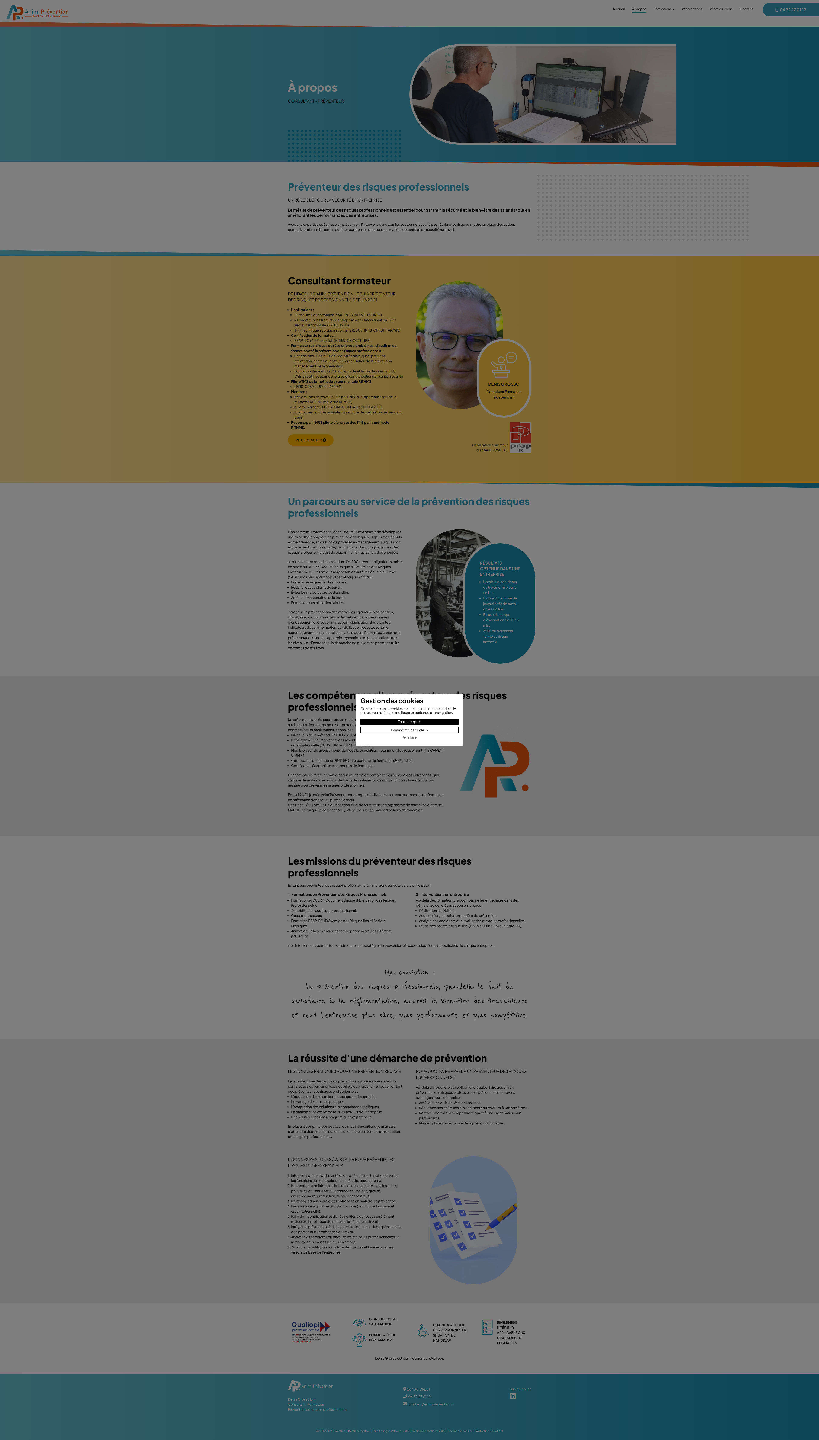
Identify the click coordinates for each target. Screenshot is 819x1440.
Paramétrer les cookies (409, 730)
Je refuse (409, 737)
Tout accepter (409, 721)
